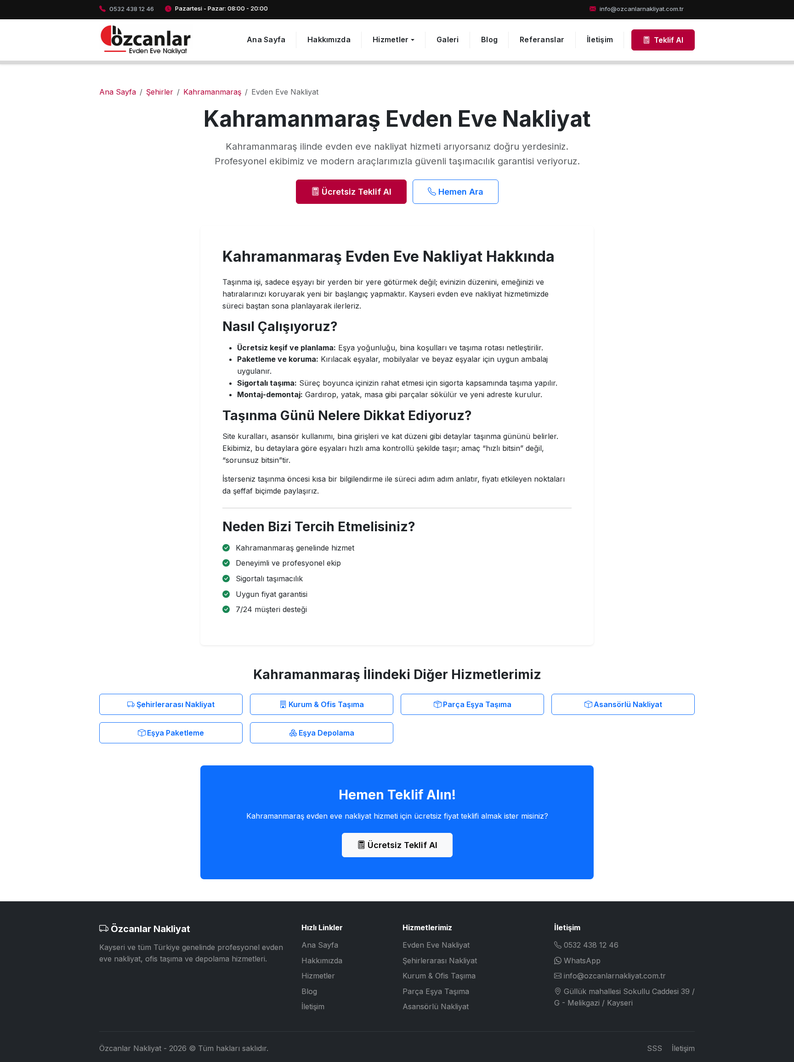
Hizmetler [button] (391, 39)
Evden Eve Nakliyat (436, 945)
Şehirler (159, 91)
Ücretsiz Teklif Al (355, 192)
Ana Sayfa (266, 39)
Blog (489, 39)
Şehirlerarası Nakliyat (175, 704)
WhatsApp (582, 960)
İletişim (600, 39)
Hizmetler (318, 975)
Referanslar (542, 39)
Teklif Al (667, 40)
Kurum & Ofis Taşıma (325, 704)
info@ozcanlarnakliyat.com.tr (615, 975)
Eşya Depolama (325, 732)
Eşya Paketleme (174, 732)
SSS (654, 1048)
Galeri (448, 39)
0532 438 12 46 (591, 945)
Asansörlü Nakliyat (627, 704)
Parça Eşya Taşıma (476, 704)
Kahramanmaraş (212, 91)
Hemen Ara (459, 192)
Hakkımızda (329, 39)
